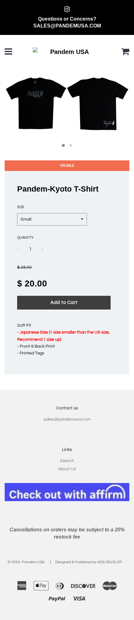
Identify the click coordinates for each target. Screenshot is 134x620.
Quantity (25, 237)
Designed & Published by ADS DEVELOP (88, 562)
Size (20, 207)
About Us (67, 469)
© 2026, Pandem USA (26, 562)
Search (67, 461)
